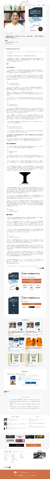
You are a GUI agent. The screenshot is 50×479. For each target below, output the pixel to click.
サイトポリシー (6, 454)
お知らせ (5, 458)
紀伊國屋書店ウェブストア (25, 287)
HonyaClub (38, 287)
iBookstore (32, 307)
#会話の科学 (29, 351)
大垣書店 (32, 290)
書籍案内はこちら (17, 445)
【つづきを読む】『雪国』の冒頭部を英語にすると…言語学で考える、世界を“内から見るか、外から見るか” (24, 399)
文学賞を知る (14, 458)
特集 (12, 461)
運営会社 (5, 457)
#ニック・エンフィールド (34, 351)
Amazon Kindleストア (25, 307)
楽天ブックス (32, 285)
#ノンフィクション (10, 44)
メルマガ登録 (33, 445)
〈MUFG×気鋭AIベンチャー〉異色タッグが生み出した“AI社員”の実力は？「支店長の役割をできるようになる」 (25, 408)
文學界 (21, 454)
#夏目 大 (26, 351)
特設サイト (13, 462)
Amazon (25, 285)
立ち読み (31, 279)
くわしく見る (31, 282)
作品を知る (13, 457)
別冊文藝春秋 (22, 457)
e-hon (32, 287)
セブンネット (38, 285)
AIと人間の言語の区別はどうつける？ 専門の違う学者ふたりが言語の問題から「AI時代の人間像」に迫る (24, 406)
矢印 (45, 429)
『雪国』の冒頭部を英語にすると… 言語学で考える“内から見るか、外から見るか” (20, 266)
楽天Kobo (38, 307)
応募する (28, 382)
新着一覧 (13, 454)
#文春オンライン (9, 43)
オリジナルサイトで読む (25, 397)
